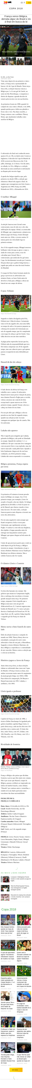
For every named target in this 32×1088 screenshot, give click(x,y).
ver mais (15, 1070)
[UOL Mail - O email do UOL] (22, 3)
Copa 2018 (16, 8)
